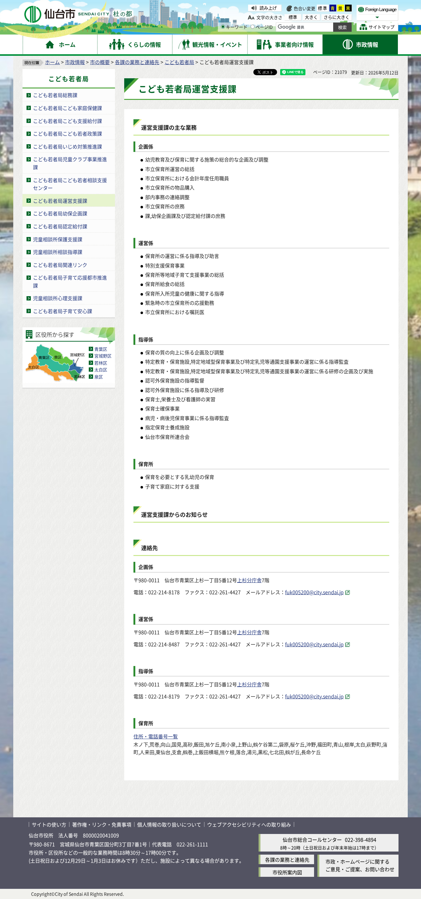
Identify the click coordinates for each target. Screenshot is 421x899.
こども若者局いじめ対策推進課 (67, 146)
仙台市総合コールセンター (312, 839)
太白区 (100, 369)
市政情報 (75, 62)
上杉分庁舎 (249, 580)
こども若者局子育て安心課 (62, 311)
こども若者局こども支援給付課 (67, 121)
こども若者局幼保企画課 (60, 213)
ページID (264, 27)
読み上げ (268, 8)
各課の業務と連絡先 (137, 62)
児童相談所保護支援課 (57, 239)
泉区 (98, 377)
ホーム (52, 62)
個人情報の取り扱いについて (169, 824)
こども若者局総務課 (55, 95)
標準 (323, 8)
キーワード (236, 27)
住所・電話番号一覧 (155, 736)
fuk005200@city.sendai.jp (314, 592)
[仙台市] (78, 14)
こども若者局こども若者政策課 (67, 133)
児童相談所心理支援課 (57, 298)
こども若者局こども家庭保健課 (67, 108)
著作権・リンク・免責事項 (101, 824)
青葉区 (100, 349)
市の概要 (100, 62)
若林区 (100, 363)
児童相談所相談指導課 (57, 251)
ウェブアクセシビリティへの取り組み (249, 824)
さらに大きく (336, 17)
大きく (311, 17)
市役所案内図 (287, 872)
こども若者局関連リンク (60, 264)
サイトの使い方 (49, 824)
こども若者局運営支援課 (60, 200)
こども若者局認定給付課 (60, 226)
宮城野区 (103, 356)
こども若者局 (179, 62)
